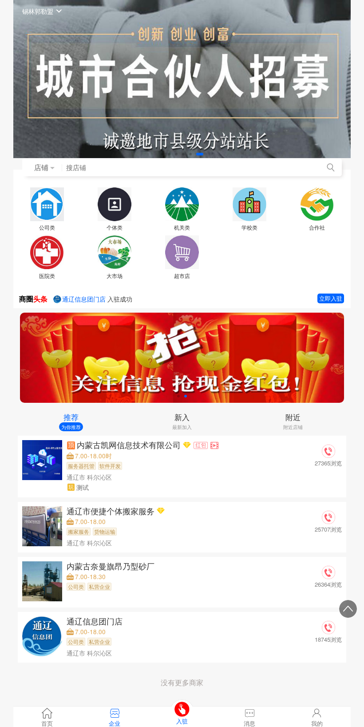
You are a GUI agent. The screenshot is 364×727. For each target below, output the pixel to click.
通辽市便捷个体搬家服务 (112, 510)
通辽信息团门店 (96, 621)
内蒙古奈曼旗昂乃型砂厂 (112, 566)
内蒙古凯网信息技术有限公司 (130, 444)
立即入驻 (330, 298)
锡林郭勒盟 (37, 11)
